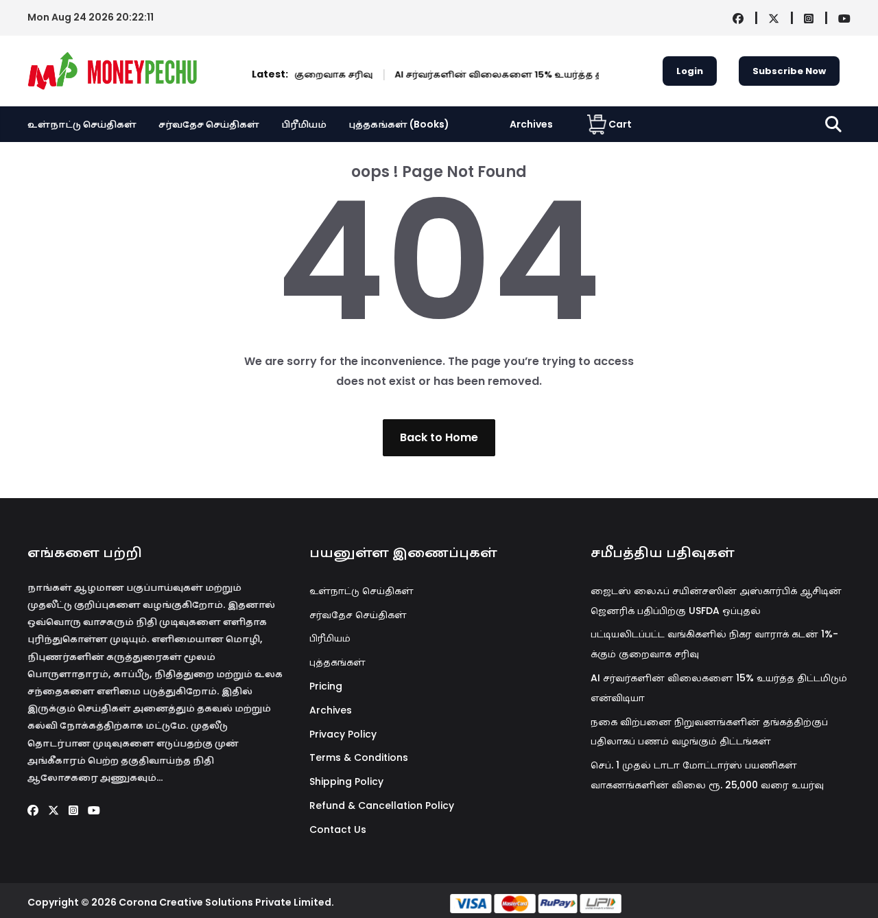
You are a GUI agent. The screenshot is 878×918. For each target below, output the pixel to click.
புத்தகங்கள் (337, 662)
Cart (620, 124)
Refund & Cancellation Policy (381, 805)
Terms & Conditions (358, 757)
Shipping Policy (346, 781)
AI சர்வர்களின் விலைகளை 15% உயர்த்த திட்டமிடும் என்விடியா (526, 74)
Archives (531, 124)
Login (689, 71)
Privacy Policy (343, 734)
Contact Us (337, 829)
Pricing (325, 686)
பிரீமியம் (304, 124)
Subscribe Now (789, 71)
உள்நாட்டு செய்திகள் (82, 124)
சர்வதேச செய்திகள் (208, 124)
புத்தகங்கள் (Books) (398, 124)
